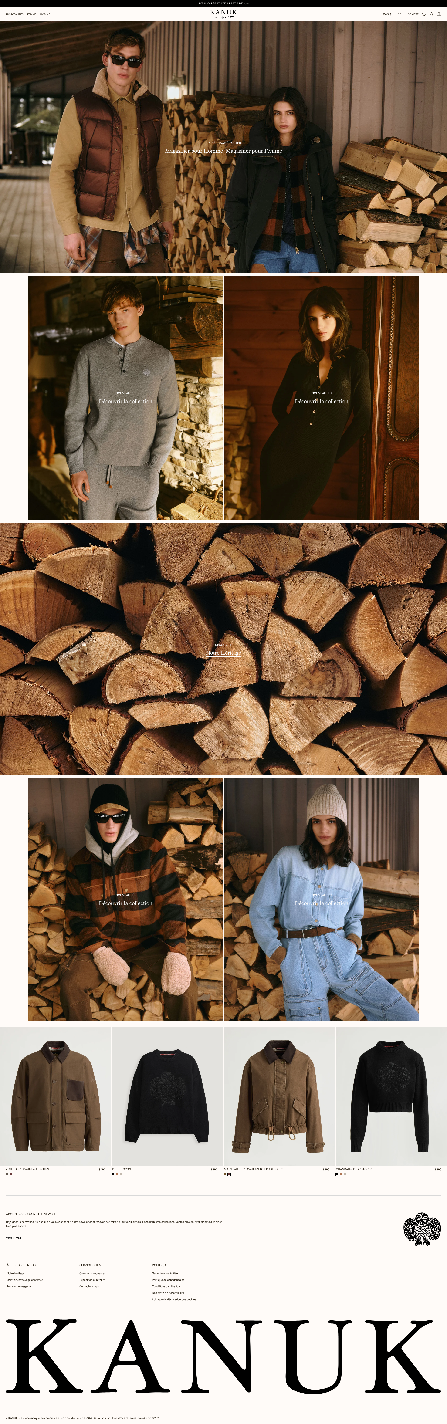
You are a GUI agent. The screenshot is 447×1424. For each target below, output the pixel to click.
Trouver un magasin (19, 1286)
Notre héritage (15, 1273)
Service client (91, 1265)
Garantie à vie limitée (165, 1273)
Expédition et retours (92, 1280)
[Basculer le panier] (439, 14)
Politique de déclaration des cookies (174, 1299)
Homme (45, 14)
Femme (32, 14)
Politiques (160, 1265)
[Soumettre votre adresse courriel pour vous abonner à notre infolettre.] (221, 1238)
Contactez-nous (89, 1286)
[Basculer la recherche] (431, 14)
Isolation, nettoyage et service (25, 1280)
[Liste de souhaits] (424, 14)
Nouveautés (15, 14)
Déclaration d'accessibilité (168, 1293)
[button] (6, 1174)
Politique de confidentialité (168, 1280)
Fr (399, 14)
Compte (413, 14)
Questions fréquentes (92, 1273)
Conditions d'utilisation (166, 1286)
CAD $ (387, 14)
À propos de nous (21, 1265)
